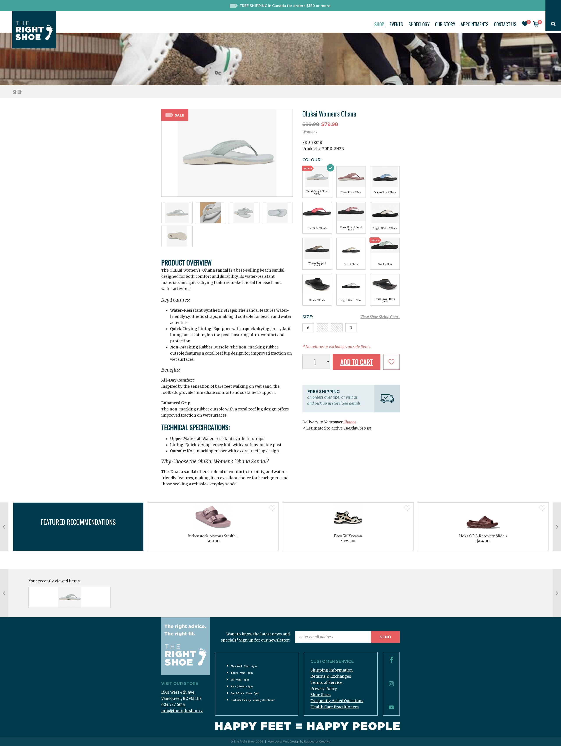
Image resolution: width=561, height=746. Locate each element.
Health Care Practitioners (335, 707)
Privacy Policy (324, 688)
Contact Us (505, 24)
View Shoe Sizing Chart (380, 317)
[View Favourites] (525, 25)
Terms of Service (326, 682)
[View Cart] (536, 25)
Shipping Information (332, 670)
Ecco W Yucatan (348, 536)
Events (396, 24)
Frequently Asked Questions (337, 700)
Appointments (474, 24)
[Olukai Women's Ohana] (69, 597)
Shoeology (419, 24)
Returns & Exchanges (331, 676)
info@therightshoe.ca (182, 710)
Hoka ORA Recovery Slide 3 (483, 536)
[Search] (553, 24)
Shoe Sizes (321, 694)
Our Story (445, 24)
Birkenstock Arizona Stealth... (213, 536)
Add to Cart (356, 362)
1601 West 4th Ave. (178, 692)
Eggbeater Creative (317, 741)
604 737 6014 (173, 704)
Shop (379, 24)
